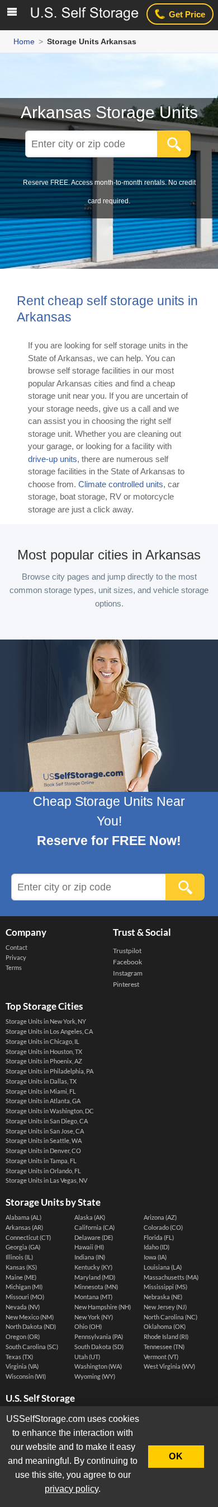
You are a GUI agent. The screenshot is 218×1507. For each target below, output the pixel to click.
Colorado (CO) (163, 1227)
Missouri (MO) (25, 1297)
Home (24, 41)
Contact (16, 947)
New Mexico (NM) (30, 1317)
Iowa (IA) (155, 1257)
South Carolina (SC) (32, 1346)
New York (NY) (93, 1317)
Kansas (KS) (21, 1267)
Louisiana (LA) (163, 1267)
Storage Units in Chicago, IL (42, 1041)
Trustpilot (127, 950)
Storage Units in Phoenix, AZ (44, 1061)
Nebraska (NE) (163, 1297)
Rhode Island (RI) (166, 1336)
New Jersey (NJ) (165, 1307)
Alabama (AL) (23, 1217)
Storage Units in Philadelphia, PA (49, 1071)
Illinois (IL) (19, 1257)
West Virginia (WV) (169, 1366)
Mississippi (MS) (165, 1287)
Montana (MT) (93, 1297)
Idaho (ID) (156, 1247)
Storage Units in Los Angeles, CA (49, 1031)
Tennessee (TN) (164, 1346)
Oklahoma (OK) (165, 1326)
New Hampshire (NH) (102, 1307)
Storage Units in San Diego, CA (47, 1121)
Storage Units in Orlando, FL (43, 1171)
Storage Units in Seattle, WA (44, 1140)
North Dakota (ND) (31, 1326)
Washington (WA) (98, 1366)
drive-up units (52, 459)
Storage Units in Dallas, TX (41, 1081)
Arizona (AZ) (160, 1217)
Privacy (16, 957)
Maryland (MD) (94, 1277)
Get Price (187, 14)
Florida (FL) (159, 1237)
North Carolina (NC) (170, 1317)
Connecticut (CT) (28, 1237)
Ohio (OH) (88, 1326)
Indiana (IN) (89, 1257)
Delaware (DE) (93, 1237)
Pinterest (126, 984)
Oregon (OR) (23, 1336)
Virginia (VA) (22, 1366)
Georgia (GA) (23, 1247)
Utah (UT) (87, 1357)
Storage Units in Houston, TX (44, 1051)
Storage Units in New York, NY (46, 1021)
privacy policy (71, 1489)
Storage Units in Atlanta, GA (43, 1101)
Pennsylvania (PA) (98, 1336)
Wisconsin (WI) (26, 1376)
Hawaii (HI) (89, 1247)
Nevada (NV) (23, 1307)
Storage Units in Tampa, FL (41, 1161)
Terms (14, 967)
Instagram (128, 973)
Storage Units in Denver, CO (43, 1150)
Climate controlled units (120, 484)
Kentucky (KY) (93, 1267)
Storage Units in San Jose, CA (45, 1131)
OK (176, 1456)
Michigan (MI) (24, 1287)
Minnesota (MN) (96, 1287)
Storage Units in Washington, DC (50, 1111)
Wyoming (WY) (94, 1376)
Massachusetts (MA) (171, 1277)
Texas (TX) (19, 1357)
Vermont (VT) (161, 1357)
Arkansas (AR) (24, 1227)
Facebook (127, 962)
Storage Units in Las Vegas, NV (46, 1180)
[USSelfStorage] (83, 13)
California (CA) (94, 1227)
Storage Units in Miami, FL (41, 1091)
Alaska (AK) (89, 1217)
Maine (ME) (21, 1277)
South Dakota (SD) (99, 1346)
